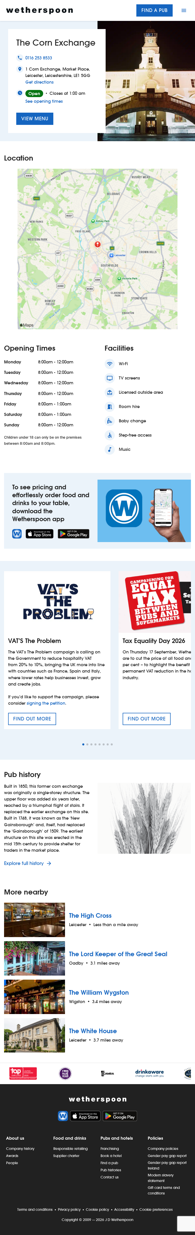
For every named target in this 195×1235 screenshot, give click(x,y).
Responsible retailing (70, 1148)
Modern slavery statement (160, 1178)
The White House (93, 1031)
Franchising (110, 1148)
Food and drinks (69, 1138)
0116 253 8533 (38, 58)
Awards (12, 1155)
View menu (34, 119)
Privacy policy (69, 1209)
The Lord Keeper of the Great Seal (118, 954)
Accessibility (124, 1209)
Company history (20, 1148)
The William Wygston (99, 992)
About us (15, 1138)
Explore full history (24, 863)
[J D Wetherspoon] (39, 10)
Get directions (39, 82)
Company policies (163, 1148)
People (12, 1163)
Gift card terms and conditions (164, 1190)
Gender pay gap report (167, 1155)
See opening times (44, 101)
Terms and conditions (35, 1209)
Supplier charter (66, 1155)
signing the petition (46, 703)
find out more (34, 720)
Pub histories (111, 1170)
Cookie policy (97, 1209)
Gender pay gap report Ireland (167, 1165)
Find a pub (154, 10)
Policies (155, 1138)
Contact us (110, 1177)
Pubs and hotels (117, 1138)
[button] (83, 744)
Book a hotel (111, 1155)
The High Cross (90, 915)
